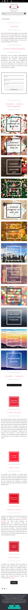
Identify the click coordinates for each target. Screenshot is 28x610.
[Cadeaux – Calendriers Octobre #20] (14, 231)
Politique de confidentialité (14, 608)
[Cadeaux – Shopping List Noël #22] (14, 124)
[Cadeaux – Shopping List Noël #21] (14, 145)
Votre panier (18, 1)
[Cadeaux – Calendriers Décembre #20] (14, 167)
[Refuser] (26, 602)
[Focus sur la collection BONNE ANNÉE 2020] (14, 296)
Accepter (12, 605)
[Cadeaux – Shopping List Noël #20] (14, 210)
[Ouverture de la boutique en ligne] (14, 339)
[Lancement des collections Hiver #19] (14, 317)
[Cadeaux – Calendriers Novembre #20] (14, 188)
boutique (6, 35)
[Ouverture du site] (14, 360)
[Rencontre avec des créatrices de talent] (14, 253)
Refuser (17, 605)
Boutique (14, 582)
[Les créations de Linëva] (14, 8)
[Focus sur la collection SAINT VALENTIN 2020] (14, 274)
